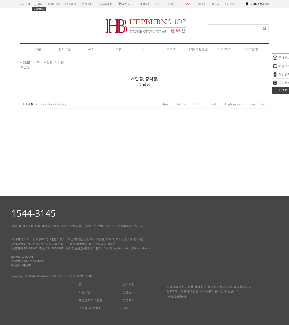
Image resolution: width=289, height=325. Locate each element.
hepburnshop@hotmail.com (132, 248)
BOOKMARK (259, 4)
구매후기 (142, 4)
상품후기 (128, 300)
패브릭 (171, 49)
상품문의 (128, 292)
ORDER (70, 4)
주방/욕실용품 (198, 49)
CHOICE (173, 4)
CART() (54, 4)
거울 (38, 49)
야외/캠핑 (251, 49)
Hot (197, 104)
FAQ (125, 308)
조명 (118, 49)
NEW (201, 4)
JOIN (39, 4)
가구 (144, 49)
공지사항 (106, 4)
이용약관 (85, 292)
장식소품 (64, 49)
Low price (257, 104)
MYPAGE (88, 4)
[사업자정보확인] (56, 244)
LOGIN (25, 4)
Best (213, 104)
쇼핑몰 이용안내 (89, 308)
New (164, 104)
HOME (25, 62)
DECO (215, 4)
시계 (91, 49)
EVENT (230, 4)
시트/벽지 (224, 49)
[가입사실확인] (176, 297)
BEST (158, 4)
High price (233, 104)
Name (181, 104)
